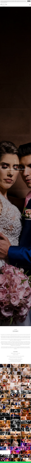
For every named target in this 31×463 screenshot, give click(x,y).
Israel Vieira (16, 354)
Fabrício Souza (18, 353)
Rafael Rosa (15, 353)
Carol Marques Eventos (15, 357)
